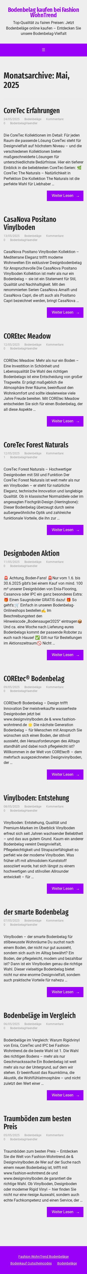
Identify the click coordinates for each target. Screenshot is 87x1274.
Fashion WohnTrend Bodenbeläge (43, 1256)
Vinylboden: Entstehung (36, 798)
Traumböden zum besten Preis (37, 1122)
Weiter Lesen (62, 195)
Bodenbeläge (32, 119)
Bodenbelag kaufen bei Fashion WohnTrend (43, 12)
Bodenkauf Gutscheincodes (31, 1263)
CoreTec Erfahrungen (32, 110)
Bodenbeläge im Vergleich (40, 1015)
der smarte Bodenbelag (36, 912)
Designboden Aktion (31, 553)
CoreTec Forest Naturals (36, 445)
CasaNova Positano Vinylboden (30, 223)
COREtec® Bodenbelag (34, 678)
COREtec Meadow (27, 336)
